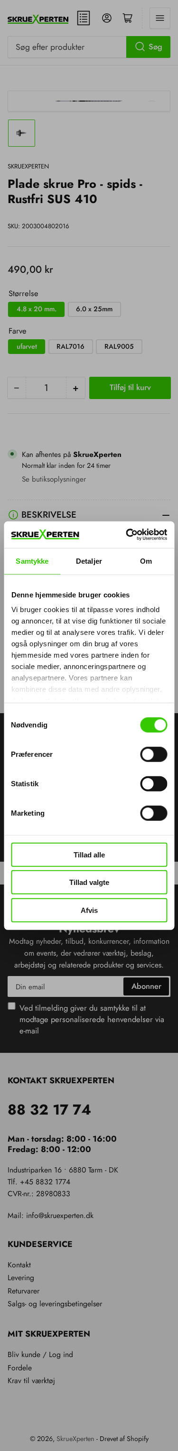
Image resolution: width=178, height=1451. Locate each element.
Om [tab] (146, 561)
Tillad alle (89, 854)
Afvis (89, 910)
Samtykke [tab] (32, 561)
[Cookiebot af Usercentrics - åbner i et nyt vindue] (126, 535)
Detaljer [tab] (89, 561)
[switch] (153, 754)
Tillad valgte (89, 882)
